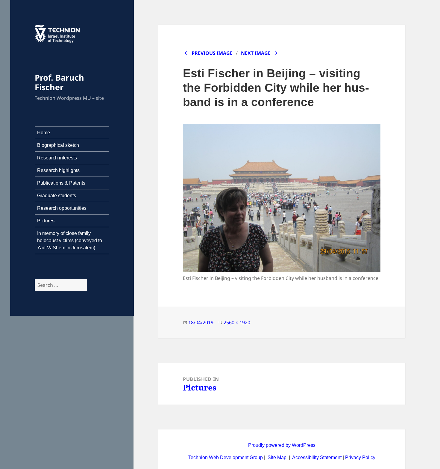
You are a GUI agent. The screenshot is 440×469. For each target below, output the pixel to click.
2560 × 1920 (237, 322)
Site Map (277, 457)
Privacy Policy (360, 457)
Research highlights (58, 170)
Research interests (57, 157)
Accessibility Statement (317, 457)
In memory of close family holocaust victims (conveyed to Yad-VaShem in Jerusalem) (69, 240)
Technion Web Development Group (225, 457)
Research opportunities (62, 208)
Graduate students (56, 195)
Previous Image (212, 53)
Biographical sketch (58, 145)
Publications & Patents (61, 183)
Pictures (45, 220)
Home (43, 132)
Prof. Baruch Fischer (59, 82)
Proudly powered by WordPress (281, 445)
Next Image (256, 53)
